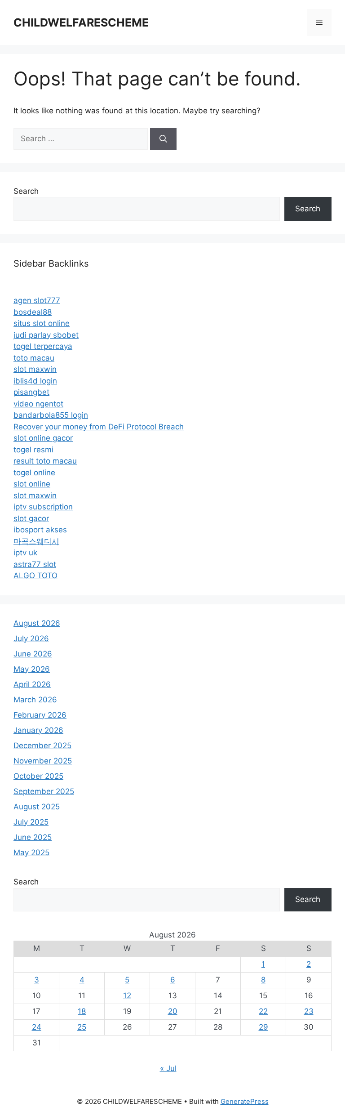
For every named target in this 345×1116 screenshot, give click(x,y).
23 (309, 1011)
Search (26, 191)
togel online (34, 472)
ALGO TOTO (35, 575)
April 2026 (32, 684)
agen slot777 (36, 300)
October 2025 (38, 776)
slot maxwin (35, 369)
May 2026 (31, 669)
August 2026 (36, 623)
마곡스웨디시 (36, 541)
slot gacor (31, 518)
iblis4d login (35, 380)
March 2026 (35, 699)
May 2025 (31, 852)
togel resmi (33, 449)
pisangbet (31, 392)
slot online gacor (43, 437)
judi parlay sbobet (46, 334)
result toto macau (45, 460)
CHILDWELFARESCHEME (81, 22)
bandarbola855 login (50, 415)
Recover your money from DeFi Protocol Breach (98, 426)
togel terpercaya (42, 346)
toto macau (33, 357)
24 (36, 1026)
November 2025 (42, 760)
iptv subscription (43, 506)
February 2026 (39, 714)
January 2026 (38, 730)
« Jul (168, 1068)
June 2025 (32, 837)
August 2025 (36, 806)
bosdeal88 (32, 312)
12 (127, 995)
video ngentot (38, 403)
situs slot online (41, 323)
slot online (31, 483)
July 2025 (31, 821)
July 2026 (31, 638)
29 (263, 1026)
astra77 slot (34, 564)
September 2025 (43, 791)
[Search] (163, 139)
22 (263, 1011)
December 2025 (42, 745)
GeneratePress (245, 1101)
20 (172, 1011)
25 (81, 1026)
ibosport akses (40, 529)
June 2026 (32, 653)
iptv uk (25, 552)
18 (82, 1011)
